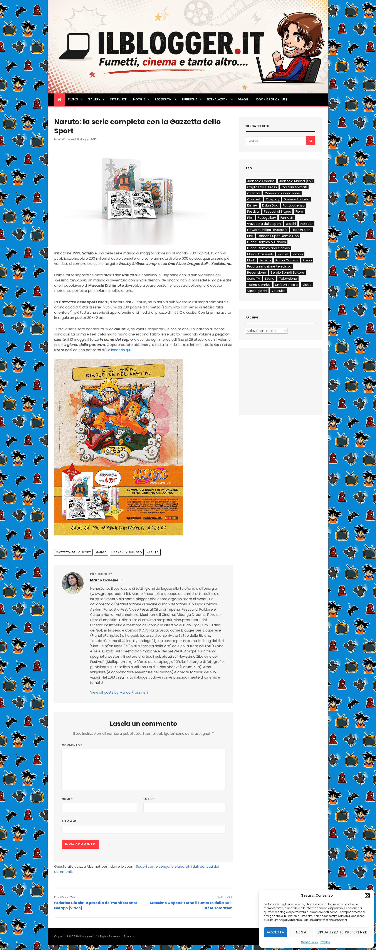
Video (307, 284)
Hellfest (306, 223)
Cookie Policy (309, 942)
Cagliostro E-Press (262, 187)
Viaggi (243, 99)
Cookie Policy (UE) (271, 99)
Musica (265, 260)
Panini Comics (286, 260)
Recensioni (163, 99)
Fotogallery (267, 217)
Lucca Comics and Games (268, 248)
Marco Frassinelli (65, 139)
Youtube (278, 290)
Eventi (73, 99)
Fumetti (286, 217)
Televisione (288, 278)
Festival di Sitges (277, 211)
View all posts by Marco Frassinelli (119, 692)
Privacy (325, 942)
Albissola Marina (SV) (296, 181)
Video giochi (257, 290)
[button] (367, 895)
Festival (253, 211)
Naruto (153, 552)
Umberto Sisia (286, 284)
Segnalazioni (217, 99)
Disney (252, 205)
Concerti (254, 199)
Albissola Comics (261, 181)
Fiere (299, 211)
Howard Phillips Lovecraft (267, 229)
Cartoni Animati (294, 187)
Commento (72, 745)
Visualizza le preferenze (342, 932)
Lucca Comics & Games (266, 242)
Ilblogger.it (86, 936)
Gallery (94, 99)
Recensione (256, 272)
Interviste (118, 99)
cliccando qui (119, 349)
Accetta (275, 932)
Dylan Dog (270, 205)
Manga (101, 552)
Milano (298, 254)
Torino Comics (258, 284)
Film (250, 217)
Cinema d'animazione (282, 193)
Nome (67, 799)
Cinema (253, 193)
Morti (251, 260)
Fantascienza (294, 205)
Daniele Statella (296, 199)
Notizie (139, 99)
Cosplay (272, 199)
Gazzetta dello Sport (73, 552)
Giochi (291, 223)
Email (148, 799)
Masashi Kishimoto (126, 552)
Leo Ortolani (301, 229)
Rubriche (189, 99)
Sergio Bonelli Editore (287, 272)
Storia (269, 278)
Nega (301, 932)
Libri (250, 236)
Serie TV (253, 278)
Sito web (69, 821)
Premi (307, 260)
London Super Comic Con (278, 236)
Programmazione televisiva (269, 266)
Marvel (283, 254)
